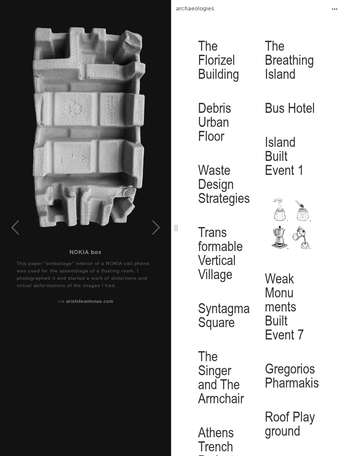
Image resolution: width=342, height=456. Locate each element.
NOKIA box (85, 253)
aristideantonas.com (89, 302)
